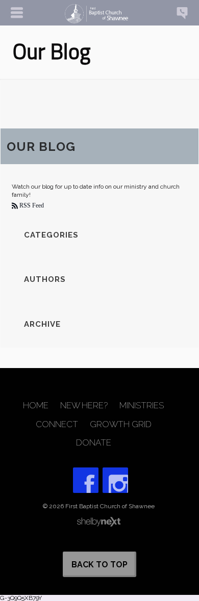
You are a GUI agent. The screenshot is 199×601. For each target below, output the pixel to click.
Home (35, 405)
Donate (93, 442)
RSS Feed (31, 205)
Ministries (141, 405)
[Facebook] (85, 480)
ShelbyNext (98, 522)
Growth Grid (121, 424)
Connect (57, 424)
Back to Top (99, 564)
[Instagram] (115, 480)
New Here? (84, 405)
